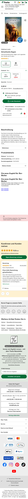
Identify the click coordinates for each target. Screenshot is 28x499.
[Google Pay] (20, 445)
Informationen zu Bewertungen (10, 253)
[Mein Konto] (18, 2)
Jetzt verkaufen (5, 188)
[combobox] (3, 93)
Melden (6, 288)
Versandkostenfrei (18, 88)
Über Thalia (4, 420)
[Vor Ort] (15, 2)
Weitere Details (6, 166)
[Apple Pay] (8, 452)
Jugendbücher (11, 325)
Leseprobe (25, 40)
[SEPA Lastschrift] (9, 445)
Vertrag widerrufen (14, 415)
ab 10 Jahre (4, 330)
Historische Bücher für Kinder (17, 330)
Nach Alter (19, 325)
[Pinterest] (17, 465)
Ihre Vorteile (4, 432)
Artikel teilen (25, 20)
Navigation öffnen (2, 7)
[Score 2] (8, 311)
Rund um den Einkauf (7, 428)
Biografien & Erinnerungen (14, 322)
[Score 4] (19, 311)
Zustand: (5, 70)
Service (3, 424)
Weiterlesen (5, 148)
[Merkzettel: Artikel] (22, 2)
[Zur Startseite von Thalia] (9, 2)
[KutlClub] (20, 458)
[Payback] (8, 458)
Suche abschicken (9, 8)
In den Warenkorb (15, 101)
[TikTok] (23, 465)
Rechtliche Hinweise (14, 365)
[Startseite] (2, 13)
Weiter (7, 293)
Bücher (6, 13)
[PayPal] (19, 452)
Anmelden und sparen (14, 376)
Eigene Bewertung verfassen (14, 257)
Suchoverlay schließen (14, 6)
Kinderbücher (13, 13)
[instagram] (11, 465)
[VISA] (10, 439)
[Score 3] (13, 311)
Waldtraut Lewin (5, 49)
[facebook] (5, 465)
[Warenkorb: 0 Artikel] (25, 2)
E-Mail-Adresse (5, 368)
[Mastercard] (18, 439)
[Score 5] (24, 311)
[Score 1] (3, 311)
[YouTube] (14, 471)
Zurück (3, 293)
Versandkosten (22, 496)
